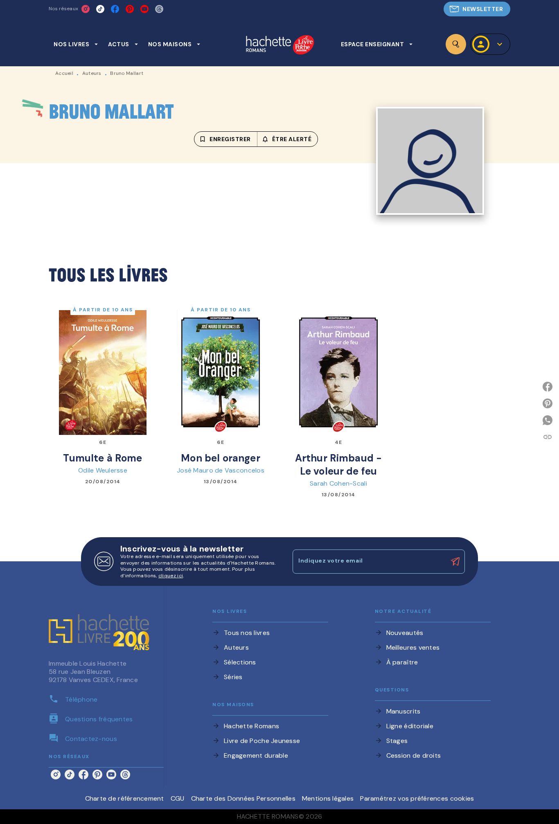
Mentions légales (328, 798)
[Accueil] (280, 45)
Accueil (64, 73)
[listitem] (85, 9)
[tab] (76, 44)
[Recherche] (456, 44)
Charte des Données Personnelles (243, 798)
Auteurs (91, 73)
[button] (477, 9)
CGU (178, 798)
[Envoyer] (455, 561)
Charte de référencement (124, 798)
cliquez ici (170, 576)
